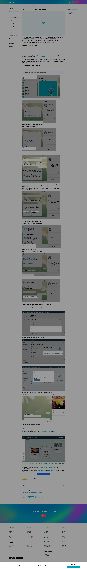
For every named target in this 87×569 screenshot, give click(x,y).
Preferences (73, 564)
